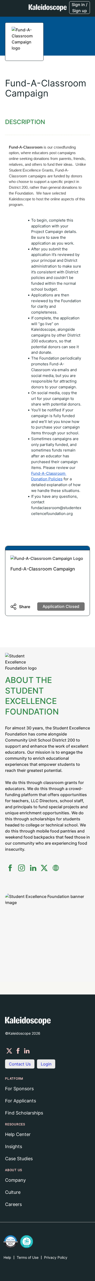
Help (7, 1257)
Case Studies (19, 1158)
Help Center (18, 1134)
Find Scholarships (24, 1113)
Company (15, 1180)
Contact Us (20, 1063)
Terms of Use (28, 1257)
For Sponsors (19, 1088)
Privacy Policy (55, 1257)
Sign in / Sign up (79, 7)
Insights (13, 1146)
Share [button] (24, 606)
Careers (13, 1204)
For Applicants (20, 1100)
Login (46, 1063)
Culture (13, 1192)
